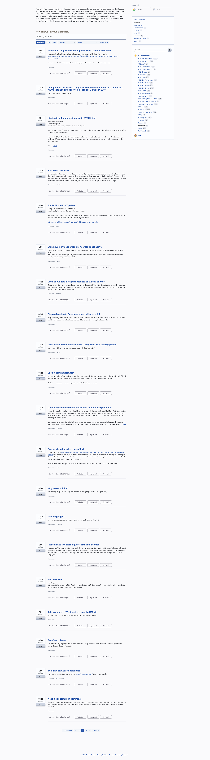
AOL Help (141, 77)
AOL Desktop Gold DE (145, 69)
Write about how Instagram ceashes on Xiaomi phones (76, 281)
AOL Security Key (144, 93)
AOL (140, 135)
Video (58, 261)
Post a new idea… (140, 20)
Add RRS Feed (55, 579)
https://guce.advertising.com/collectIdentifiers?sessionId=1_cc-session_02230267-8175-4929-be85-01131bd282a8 (83, 57)
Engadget (141, 125)
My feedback (104, 42)
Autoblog (141, 120)
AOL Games (142, 75)
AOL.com (141, 109)
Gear (57, 226)
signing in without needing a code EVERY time (72, 118)
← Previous (67, 730)
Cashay (141, 123)
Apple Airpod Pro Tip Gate (61, 205)
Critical (107, 73)
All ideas (137, 22)
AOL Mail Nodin (143, 85)
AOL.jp (140, 115)
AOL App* (141, 64)
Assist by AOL (143, 117)
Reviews (59, 185)
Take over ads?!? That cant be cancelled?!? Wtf (72, 612)
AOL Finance (142, 72)
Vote (40, 57)
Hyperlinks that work (58, 170)
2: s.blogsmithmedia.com (61, 372)
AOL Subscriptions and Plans (148, 99)
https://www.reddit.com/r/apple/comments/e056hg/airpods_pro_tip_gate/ (73, 222)
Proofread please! (57, 640)
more (55, 145)
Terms (88, 755)
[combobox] (151, 50)
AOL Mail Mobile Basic (145, 80)
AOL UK (141, 107)
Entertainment (60, 678)
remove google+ (56, 516)
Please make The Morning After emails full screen (73, 544)
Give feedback (144, 55)
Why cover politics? (58, 488)
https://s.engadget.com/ (84, 674)
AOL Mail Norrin (143, 88)
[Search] (170, 50)
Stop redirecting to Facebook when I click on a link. (74, 314)
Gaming (136, 30)
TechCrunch (142, 131)
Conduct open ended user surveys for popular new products (79, 407)
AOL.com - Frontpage (145, 112)
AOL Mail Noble (143, 83)
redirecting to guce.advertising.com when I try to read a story (79, 50)
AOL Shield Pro (143, 96)
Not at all (81, 73)
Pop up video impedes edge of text (66, 449)
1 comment (51, 67)
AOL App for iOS (143, 61)
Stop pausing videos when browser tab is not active (75, 246)
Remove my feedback (121, 755)
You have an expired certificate (64, 670)
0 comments (51, 97)
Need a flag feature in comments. (65, 698)
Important (94, 73)
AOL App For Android (145, 58)
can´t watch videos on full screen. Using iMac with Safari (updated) (82, 344)
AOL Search (142, 91)
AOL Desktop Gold (144, 67)
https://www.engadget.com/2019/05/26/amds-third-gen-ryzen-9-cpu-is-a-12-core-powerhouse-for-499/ (87, 453)
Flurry (140, 128)
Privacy (111, 755)
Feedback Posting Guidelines (99, 755)
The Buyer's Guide (140, 38)
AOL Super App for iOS (146, 104)
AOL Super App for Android (147, 101)
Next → (96, 730)
